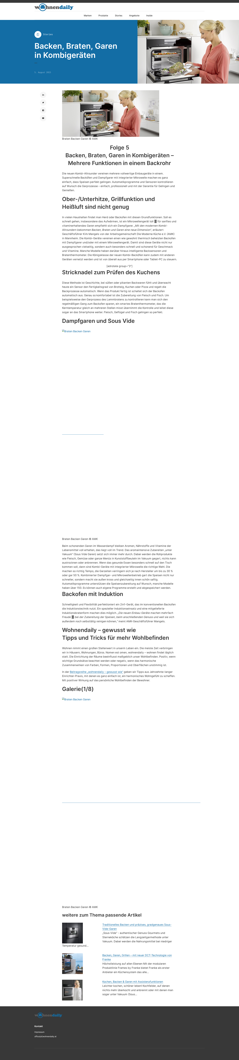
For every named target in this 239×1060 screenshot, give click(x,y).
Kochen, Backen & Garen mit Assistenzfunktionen (132, 981)
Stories (48, 34)
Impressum (39, 1032)
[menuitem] (89, 15)
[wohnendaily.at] (53, 7)
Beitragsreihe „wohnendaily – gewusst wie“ (96, 671)
